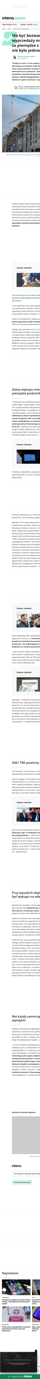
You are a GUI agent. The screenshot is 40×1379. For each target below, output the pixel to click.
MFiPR (22, 522)
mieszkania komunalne (22, 1182)
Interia (4, 29)
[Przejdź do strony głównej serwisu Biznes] (20, 18)
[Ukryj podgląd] (36, 1351)
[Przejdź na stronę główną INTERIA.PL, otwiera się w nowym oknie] (8, 18)
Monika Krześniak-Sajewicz (26, 56)
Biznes (9, 29)
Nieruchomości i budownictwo (21, 29)
